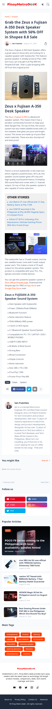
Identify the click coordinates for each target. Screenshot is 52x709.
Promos (25, 634)
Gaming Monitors (14, 649)
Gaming (36, 634)
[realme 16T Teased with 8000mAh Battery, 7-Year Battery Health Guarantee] (10, 580)
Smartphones (12, 634)
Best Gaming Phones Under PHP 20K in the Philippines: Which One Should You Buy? (32, 611)
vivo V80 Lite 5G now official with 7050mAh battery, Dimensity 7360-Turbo (32, 563)
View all (45, 460)
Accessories (38, 639)
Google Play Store (13, 288)
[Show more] (40, 389)
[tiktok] (37, 687)
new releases (23, 639)
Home (7, 16)
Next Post (44, 482)
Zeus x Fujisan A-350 (18, 117)
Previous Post (9, 482)
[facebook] (20, 687)
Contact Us (32, 699)
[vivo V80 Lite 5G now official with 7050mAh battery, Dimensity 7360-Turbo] (10, 564)
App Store (31, 285)
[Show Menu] (3, 4)
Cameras (26, 654)
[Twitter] (29, 389)
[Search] (48, 4)
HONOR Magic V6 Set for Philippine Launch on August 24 (33, 595)
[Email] (34, 389)
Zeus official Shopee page (16, 282)
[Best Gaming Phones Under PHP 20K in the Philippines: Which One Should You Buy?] (10, 612)
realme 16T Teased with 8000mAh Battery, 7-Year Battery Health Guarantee (31, 579)
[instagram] (32, 687)
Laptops (10, 639)
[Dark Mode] (42, 4)
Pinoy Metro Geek (18, 704)
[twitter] (26, 687)
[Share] (45, 43)
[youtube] (14, 687)
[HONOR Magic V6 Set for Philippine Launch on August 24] (10, 596)
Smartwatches (12, 654)
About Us (8, 699)
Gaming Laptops (26, 644)
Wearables (11, 644)
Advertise (44, 699)
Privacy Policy (20, 699)
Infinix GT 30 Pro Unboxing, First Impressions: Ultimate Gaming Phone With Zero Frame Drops (24, 222)
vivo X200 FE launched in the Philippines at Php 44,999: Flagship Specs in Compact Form (26, 212)
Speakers (23, 382)
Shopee (15, 16)
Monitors (29, 649)
